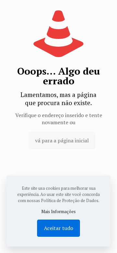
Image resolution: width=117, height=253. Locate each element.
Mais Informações (58, 211)
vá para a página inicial (62, 140)
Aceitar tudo (58, 228)
